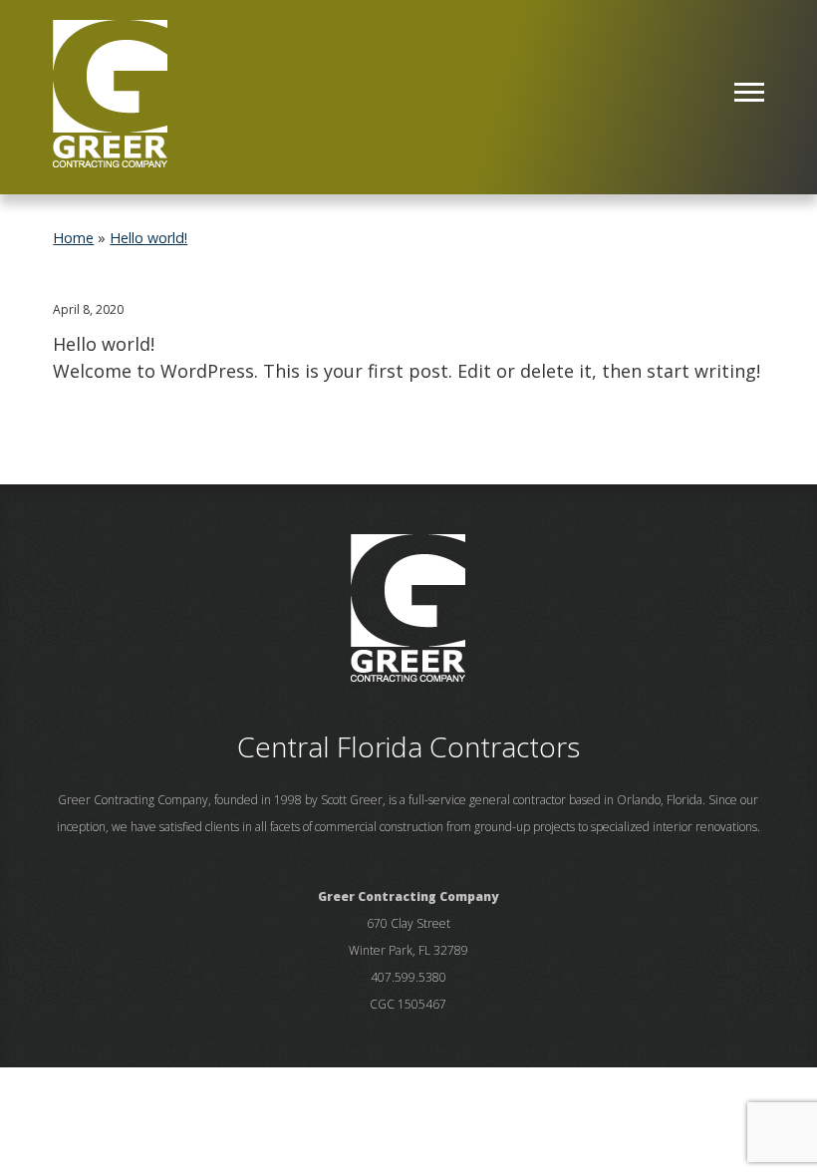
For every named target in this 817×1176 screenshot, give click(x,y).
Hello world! (148, 237)
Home (73, 237)
